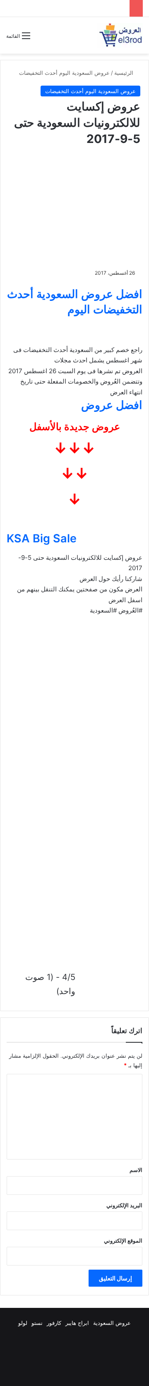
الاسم (136, 1170)
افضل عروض (111, 405)
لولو (22, 1323)
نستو (37, 1323)
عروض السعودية (112, 1323)
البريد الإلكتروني (124, 1205)
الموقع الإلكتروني (123, 1240)
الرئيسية (124, 72)
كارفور (54, 1323)
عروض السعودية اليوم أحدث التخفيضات (64, 72)
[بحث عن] (40, 39)
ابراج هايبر (77, 1323)
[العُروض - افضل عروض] (120, 35)
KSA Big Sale (42, 538)
